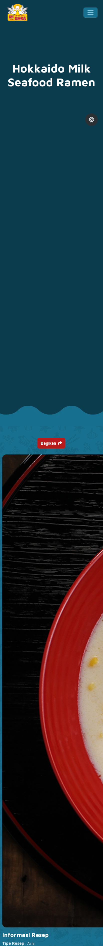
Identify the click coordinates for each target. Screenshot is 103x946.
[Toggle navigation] (91, 13)
